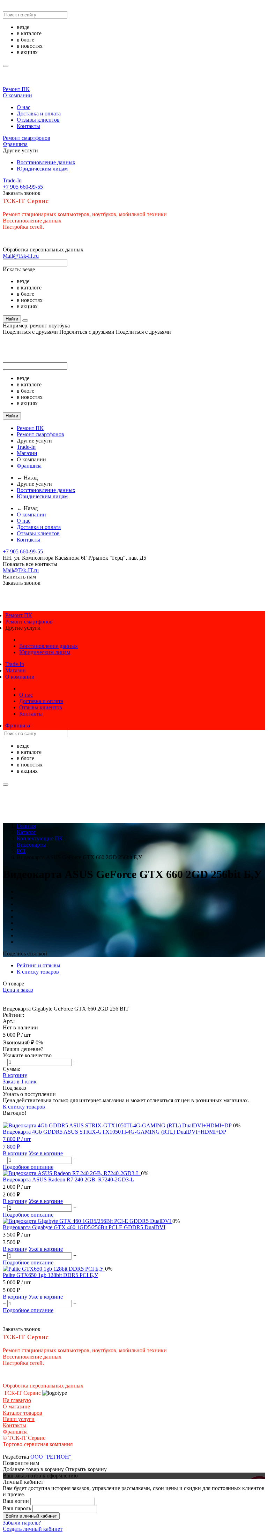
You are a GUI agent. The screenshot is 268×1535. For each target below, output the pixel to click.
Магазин (27, 453)
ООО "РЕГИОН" (51, 1457)
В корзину (15, 1075)
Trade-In (12, 180)
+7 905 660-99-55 (23, 187)
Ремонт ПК (16, 89)
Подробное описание (28, 1167)
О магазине (16, 1406)
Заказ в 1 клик (20, 1081)
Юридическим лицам (42, 169)
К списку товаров (24, 1107)
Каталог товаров (22, 1413)
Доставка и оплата (39, 113)
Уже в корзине (46, 1153)
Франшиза (15, 144)
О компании (17, 95)
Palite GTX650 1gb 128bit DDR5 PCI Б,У (50, 1275)
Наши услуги (19, 1419)
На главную (17, 1400)
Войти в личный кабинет (31, 1516)
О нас (23, 107)
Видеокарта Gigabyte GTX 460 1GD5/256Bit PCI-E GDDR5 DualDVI (84, 1227)
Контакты (28, 126)
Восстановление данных (46, 162)
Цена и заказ (18, 990)
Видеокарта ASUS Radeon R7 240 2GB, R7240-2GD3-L (68, 1179)
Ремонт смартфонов (26, 138)
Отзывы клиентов (38, 120)
